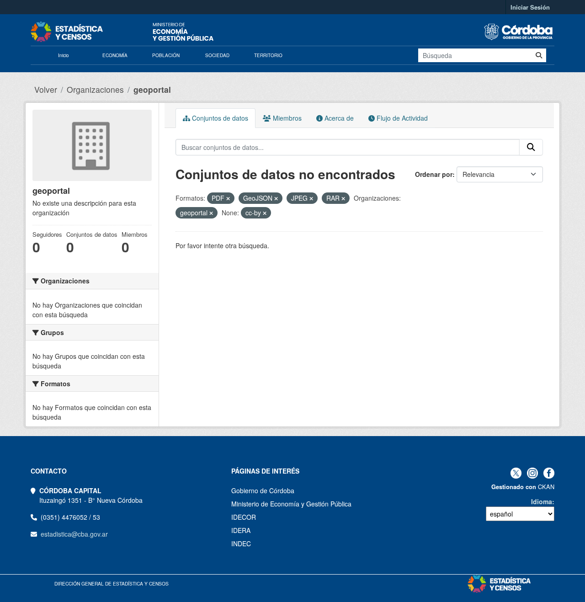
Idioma (541, 501)
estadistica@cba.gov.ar (74, 533)
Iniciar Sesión (530, 7)
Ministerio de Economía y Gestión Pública (291, 503)
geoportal (152, 89)
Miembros (286, 118)
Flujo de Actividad (401, 118)
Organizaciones (95, 89)
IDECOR (243, 517)
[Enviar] (539, 55)
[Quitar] (228, 198)
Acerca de (338, 118)
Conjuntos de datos (219, 118)
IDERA (240, 530)
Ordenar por (433, 174)
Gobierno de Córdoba (262, 490)
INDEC (241, 543)
